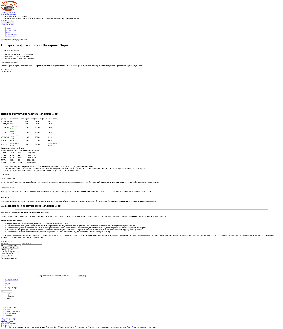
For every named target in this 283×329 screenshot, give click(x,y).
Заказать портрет (7, 20)
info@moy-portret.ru (8, 321)
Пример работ (10, 30)
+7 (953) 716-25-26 (8, 12)
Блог (128, 327)
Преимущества (11, 34)
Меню (7, 23)
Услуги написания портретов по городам (110, 327)
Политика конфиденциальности (144, 327)
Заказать (8, 315)
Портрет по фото (11, 307)
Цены (7, 32)
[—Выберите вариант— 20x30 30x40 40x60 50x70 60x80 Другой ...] (9, 251)
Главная (8, 28)
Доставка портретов (12, 311)
